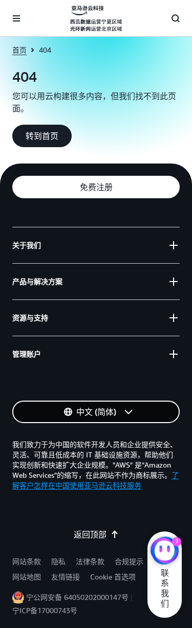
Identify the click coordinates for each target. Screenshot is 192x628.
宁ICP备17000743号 (44, 610)
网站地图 (26, 576)
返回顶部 (90, 534)
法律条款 (90, 561)
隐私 (58, 561)
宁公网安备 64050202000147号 (77, 597)
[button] (42, 136)
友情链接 (65, 576)
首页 (19, 49)
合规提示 (129, 561)
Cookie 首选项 (113, 576)
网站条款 (26, 561)
